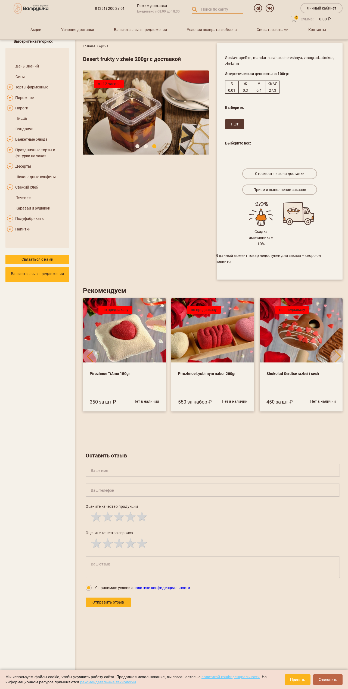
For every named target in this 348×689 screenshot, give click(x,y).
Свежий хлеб (26, 187)
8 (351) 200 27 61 (110, 8)
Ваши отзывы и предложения (140, 29)
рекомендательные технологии (108, 682)
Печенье (22, 197)
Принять (297, 679)
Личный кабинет (321, 8)
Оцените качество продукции (112, 506)
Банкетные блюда (31, 139)
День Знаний (27, 66)
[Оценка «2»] (107, 516)
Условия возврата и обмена (212, 29)
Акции (35, 29)
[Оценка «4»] (130, 516)
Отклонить (328, 679)
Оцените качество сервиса (109, 532)
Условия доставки (77, 29)
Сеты (20, 76)
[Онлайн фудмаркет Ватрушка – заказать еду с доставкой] (31, 8)
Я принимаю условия (142, 587)
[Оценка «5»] (141, 516)
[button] (137, 146)
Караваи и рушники (32, 208)
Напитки (22, 229)
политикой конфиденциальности (230, 677)
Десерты (23, 166)
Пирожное (24, 97)
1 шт (234, 124)
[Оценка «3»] (118, 516)
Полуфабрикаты (30, 218)
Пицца (21, 118)
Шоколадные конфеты (35, 176)
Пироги (21, 107)
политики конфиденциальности (161, 587)
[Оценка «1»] (95, 516)
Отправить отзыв (108, 602)
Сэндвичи (24, 128)
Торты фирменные (31, 87)
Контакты (317, 29)
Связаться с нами (272, 29)
